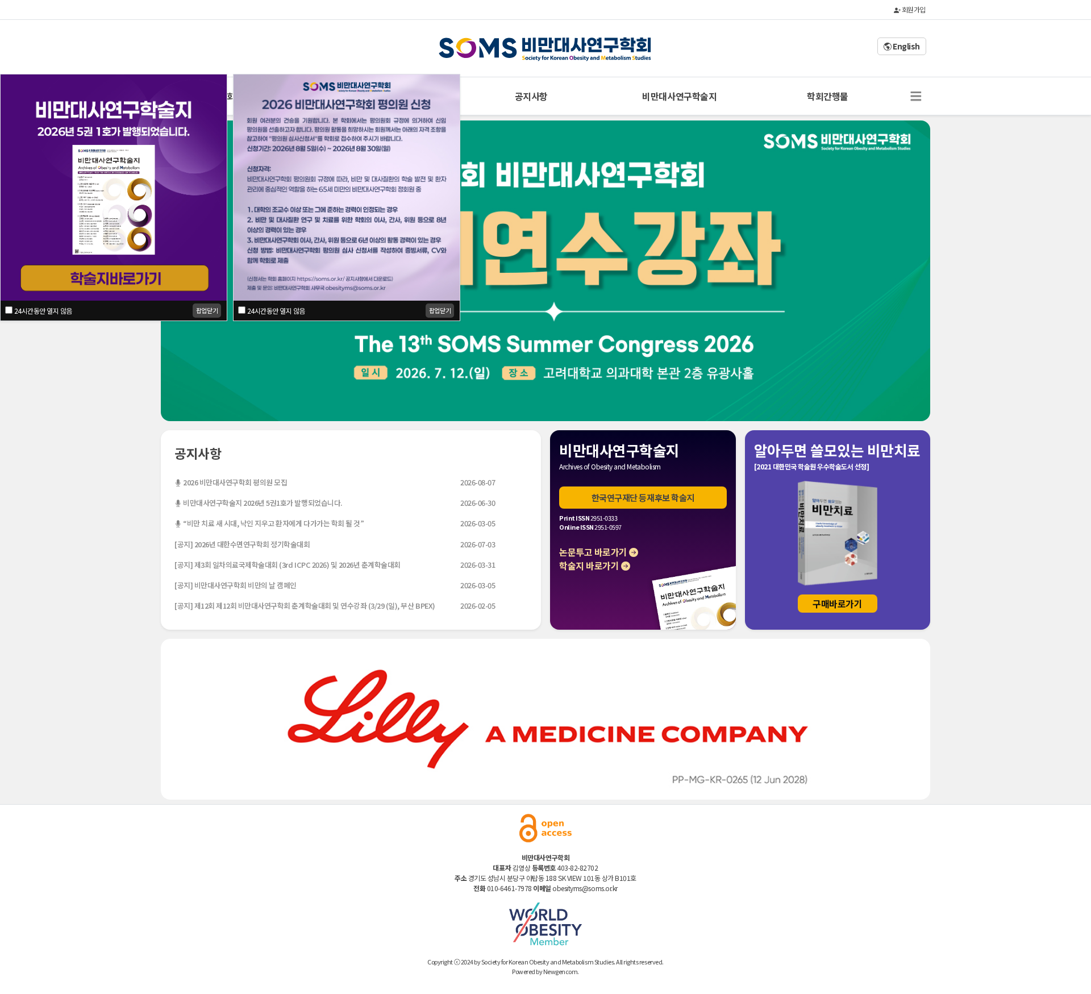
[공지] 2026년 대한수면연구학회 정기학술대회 (242, 544)
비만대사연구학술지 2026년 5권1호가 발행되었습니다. (262, 502)
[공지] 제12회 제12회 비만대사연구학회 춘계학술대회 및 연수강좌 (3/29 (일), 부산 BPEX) (304, 605)
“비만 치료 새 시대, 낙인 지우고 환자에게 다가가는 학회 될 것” (273, 523)
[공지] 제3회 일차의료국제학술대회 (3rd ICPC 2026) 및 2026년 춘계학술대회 (287, 564)
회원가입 (913, 9)
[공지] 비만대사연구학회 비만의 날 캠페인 (235, 585)
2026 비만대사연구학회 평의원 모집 (234, 482)
